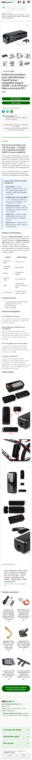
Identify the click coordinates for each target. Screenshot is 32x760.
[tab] (16, 137)
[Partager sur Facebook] (3, 111)
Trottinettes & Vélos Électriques (10, 108)
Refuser (24, 755)
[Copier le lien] (11, 111)
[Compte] (24, 2)
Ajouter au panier (16, 103)
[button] (27, 25)
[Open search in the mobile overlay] (17, 8)
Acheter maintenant (16, 99)
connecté (15, 584)
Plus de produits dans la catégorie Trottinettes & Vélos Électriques (16, 688)
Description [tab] (5, 141)
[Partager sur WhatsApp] (7, 111)
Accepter (10, 755)
